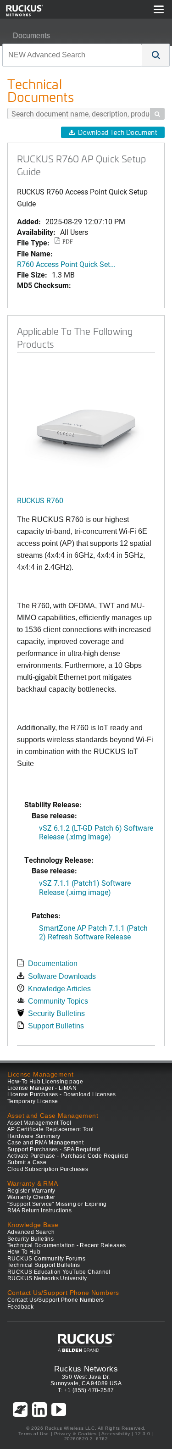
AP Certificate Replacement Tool (50, 1129)
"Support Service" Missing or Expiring (57, 1204)
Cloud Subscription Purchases (47, 1169)
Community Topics (58, 1001)
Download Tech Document (117, 132)
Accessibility (115, 1433)
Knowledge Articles (59, 989)
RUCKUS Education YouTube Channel (59, 1272)
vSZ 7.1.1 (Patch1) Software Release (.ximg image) (85, 887)
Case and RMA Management (45, 1142)
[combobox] (72, 55)
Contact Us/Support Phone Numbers (55, 1300)
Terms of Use (33, 1433)
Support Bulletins (56, 1026)
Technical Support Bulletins (43, 1265)
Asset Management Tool (39, 1123)
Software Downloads (62, 976)
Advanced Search (31, 1232)
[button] (156, 55)
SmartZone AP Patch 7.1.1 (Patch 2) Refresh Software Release (93, 932)
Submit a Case (26, 1162)
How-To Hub (23, 1252)
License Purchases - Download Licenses (61, 1094)
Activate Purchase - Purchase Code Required (67, 1156)
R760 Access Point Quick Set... (66, 264)
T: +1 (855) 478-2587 (86, 1390)
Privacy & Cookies (75, 1433)
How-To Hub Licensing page (45, 1081)
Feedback (20, 1307)
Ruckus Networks (86, 1369)
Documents (31, 35)
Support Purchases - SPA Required (53, 1149)
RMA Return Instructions (39, 1210)
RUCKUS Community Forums (46, 1258)
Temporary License (32, 1101)
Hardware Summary (33, 1136)
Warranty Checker (31, 1197)
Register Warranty (31, 1191)
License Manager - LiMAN (42, 1088)
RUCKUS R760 (40, 500)
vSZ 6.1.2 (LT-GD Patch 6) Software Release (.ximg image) (96, 832)
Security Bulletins (56, 1013)
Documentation (53, 963)
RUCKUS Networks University (47, 1278)
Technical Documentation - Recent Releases (66, 1245)
